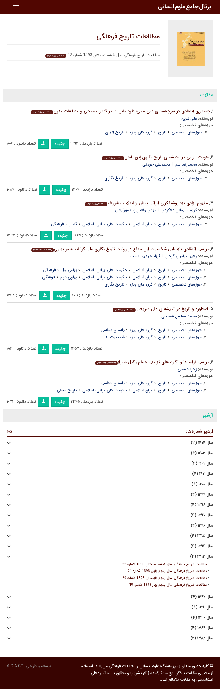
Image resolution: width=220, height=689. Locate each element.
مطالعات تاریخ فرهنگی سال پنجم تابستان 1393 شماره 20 (164, 578)
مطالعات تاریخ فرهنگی (128, 36)
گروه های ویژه (141, 132)
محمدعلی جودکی (156, 164)
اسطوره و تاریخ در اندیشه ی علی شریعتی (161, 309)
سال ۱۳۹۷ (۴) (201, 515)
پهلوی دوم (68, 277)
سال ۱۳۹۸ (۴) (201, 505)
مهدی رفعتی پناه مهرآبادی (135, 210)
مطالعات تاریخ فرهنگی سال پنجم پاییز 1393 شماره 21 (167, 571)
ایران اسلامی (143, 224)
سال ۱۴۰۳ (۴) (202, 453)
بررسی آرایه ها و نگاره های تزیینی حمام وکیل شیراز (153, 362)
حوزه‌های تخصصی (187, 132)
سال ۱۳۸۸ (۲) (201, 638)
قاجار (73, 224)
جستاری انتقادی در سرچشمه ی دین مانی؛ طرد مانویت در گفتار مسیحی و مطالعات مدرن (121, 111)
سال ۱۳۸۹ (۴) (201, 628)
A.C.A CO (15, 666)
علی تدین (189, 118)
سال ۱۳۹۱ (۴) (202, 607)
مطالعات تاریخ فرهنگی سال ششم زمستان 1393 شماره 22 (164, 564)
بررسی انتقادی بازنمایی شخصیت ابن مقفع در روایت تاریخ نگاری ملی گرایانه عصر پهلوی (121, 249)
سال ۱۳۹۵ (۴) (201, 536)
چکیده (60, 144)
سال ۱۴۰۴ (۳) (202, 443)
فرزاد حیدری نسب (145, 256)
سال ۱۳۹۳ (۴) (201, 557)
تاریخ (162, 132)
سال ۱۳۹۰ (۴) (202, 618)
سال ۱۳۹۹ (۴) (202, 495)
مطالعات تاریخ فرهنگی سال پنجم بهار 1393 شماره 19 (168, 585)
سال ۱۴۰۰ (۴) (202, 484)
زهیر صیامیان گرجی (181, 256)
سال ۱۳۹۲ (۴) (202, 597)
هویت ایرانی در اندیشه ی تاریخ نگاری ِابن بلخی (156, 157)
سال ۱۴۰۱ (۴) (202, 474)
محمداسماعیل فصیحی (179, 316)
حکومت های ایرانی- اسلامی (104, 224)
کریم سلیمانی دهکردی (179, 210)
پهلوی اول (69, 270)
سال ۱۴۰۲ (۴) (202, 464)
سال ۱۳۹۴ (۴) (201, 546)
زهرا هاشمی (187, 369)
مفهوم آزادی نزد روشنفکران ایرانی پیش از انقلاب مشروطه (147, 203)
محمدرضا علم (186, 164)
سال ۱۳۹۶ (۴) (202, 526)
